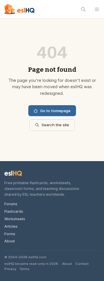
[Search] (83, 9)
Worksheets (14, 219)
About (9, 241)
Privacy (10, 269)
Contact (82, 264)
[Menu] (97, 9)
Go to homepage (55, 110)
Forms (9, 234)
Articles (11, 226)
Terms (24, 269)
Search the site (55, 124)
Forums (10, 204)
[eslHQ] (13, 173)
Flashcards (13, 211)
